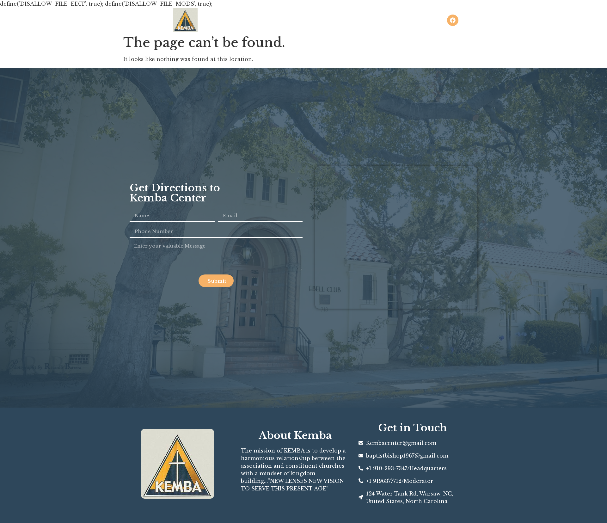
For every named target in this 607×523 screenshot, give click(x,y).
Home (294, 20)
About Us (327, 20)
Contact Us (368, 20)
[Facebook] (452, 20)
